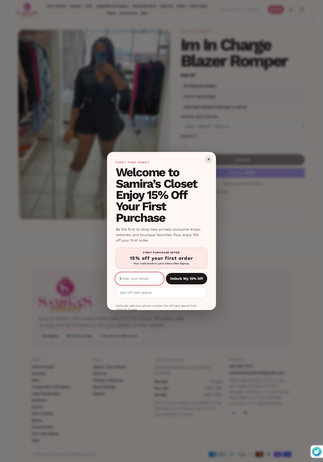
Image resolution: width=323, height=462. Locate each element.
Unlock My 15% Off (186, 278)
